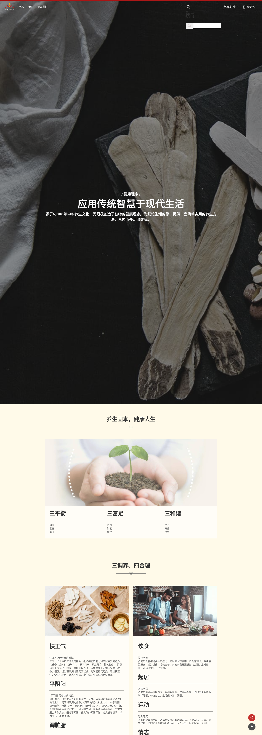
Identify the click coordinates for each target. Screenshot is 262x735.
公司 (30, 6)
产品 (21, 6)
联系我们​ (42, 6)
